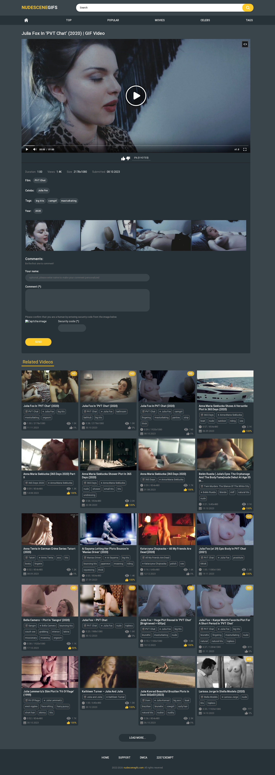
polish (173, 563)
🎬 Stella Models (209, 697)
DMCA (143, 757)
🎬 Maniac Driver (92, 557)
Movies (160, 20)
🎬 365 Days (207, 415)
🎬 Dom (146, 700)
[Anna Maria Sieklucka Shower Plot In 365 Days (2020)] (108, 454)
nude (211, 421)
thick (144, 423)
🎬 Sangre (30, 625)
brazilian (146, 706)
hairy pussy (63, 706)
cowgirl (170, 706)
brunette (146, 635)
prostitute (238, 557)
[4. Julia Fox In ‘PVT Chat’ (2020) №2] (219, 235)
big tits (40, 201)
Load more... (137, 737)
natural (204, 641)
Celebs (205, 20)
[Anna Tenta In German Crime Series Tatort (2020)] (50, 529)
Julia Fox (43, 190)
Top (68, 20)
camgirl (52, 201)
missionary (31, 638)
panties (176, 417)
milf (232, 492)
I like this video (123, 158)
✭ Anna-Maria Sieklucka (230, 415)
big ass (177, 700)
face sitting (47, 706)
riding (233, 421)
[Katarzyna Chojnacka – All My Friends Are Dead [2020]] (166, 529)
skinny (42, 712)
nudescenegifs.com (134, 767)
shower (96, 489)
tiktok (203, 563)
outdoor (222, 421)
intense (55, 631)
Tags (249, 20)
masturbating (69, 201)
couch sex (30, 631)
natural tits (243, 492)
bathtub (87, 417)
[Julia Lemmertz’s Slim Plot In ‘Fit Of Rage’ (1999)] (50, 672)
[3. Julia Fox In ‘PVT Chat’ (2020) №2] (163, 235)
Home (26, 20)
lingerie (38, 563)
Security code (66, 321)
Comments (33, 259)
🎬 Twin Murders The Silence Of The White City (225, 486)
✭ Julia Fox (48, 411)
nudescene (39, 7)
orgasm (47, 417)
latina (66, 631)
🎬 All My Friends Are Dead (155, 557)
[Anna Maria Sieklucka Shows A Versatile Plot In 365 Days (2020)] (225, 386)
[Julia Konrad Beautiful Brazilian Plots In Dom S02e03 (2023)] (166, 672)
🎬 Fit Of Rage (32, 700)
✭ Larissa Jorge (229, 697)
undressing (89, 495)
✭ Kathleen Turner (115, 697)
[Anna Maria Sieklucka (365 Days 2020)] (166, 454)
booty (28, 563)
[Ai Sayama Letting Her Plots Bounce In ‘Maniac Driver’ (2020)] (108, 529)
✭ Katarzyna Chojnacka (154, 563)
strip (186, 417)
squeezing (89, 570)
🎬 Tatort (30, 557)
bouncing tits (90, 563)
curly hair (182, 706)
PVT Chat (40, 180)
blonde (223, 492)
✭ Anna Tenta (46, 557)
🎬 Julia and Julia (93, 697)
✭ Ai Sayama (111, 557)
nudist (160, 712)
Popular (113, 20)
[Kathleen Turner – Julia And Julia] (108, 672)
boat (203, 421)
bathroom (121, 411)
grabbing (43, 631)
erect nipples (31, 706)
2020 (38, 211)
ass (59, 557)
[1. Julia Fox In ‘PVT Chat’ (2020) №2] (53, 235)
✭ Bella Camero (47, 625)
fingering (146, 417)
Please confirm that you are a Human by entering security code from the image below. (71, 317)
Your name (31, 271)
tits (119, 489)
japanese (105, 563)
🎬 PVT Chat (31, 411)
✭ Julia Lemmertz (53, 700)
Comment (31, 286)
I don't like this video (128, 158)
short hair (30, 712)
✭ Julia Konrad (161, 700)
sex (241, 421)
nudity (171, 712)
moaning (118, 563)
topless (129, 625)
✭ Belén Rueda (208, 492)
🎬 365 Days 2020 (34, 483)
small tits (109, 489)
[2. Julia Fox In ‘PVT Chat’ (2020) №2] (108, 235)
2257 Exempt (165, 757)
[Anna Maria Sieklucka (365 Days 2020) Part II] (50, 454)
